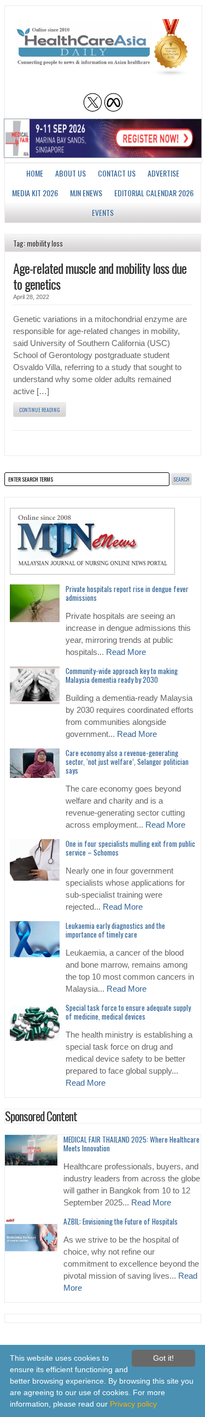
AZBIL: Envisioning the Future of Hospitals (120, 1221)
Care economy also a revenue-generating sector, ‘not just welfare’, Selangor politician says (127, 761)
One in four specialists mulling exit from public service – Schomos (130, 848)
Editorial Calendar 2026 (154, 192)
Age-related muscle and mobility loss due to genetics (99, 276)
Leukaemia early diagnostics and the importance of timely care (115, 930)
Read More (126, 652)
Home (34, 173)
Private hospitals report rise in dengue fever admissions (127, 593)
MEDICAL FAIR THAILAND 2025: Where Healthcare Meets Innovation (131, 1143)
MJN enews (86, 192)
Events (103, 212)
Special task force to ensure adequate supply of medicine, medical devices (128, 1012)
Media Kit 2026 (35, 192)
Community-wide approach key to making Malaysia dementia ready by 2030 (122, 675)
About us (70, 173)
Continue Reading (39, 410)
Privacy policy (133, 1404)
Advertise (163, 173)
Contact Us (117, 173)
